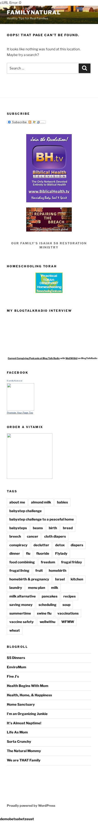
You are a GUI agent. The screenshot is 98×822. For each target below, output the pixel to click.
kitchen (77, 579)
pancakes (49, 596)
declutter (41, 545)
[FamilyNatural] (20, 409)
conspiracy (18, 545)
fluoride (42, 553)
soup (66, 605)
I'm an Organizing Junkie (27, 714)
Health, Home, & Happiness (29, 695)
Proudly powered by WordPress (31, 805)
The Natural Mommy (24, 751)
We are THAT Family (24, 760)
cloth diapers (55, 536)
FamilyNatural (34, 12)
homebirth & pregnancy (29, 579)
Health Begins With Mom (27, 686)
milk (54, 588)
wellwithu (47, 622)
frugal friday (71, 562)
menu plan (36, 588)
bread (68, 528)
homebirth (57, 571)
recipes (69, 596)
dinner (14, 553)
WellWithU (71, 358)
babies (62, 502)
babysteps (18, 528)
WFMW (67, 622)
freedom (48, 562)
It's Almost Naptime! (24, 723)
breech (15, 536)
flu (28, 553)
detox (60, 545)
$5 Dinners (16, 658)
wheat (14, 630)
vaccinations (68, 613)
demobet (7, 819)
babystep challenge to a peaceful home (41, 519)
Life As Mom (17, 732)
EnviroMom (16, 667)
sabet (20, 819)
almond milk (41, 502)
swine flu (44, 613)
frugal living (19, 571)
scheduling (48, 605)
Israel (60, 579)
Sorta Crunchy (19, 742)
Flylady (61, 553)
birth (53, 528)
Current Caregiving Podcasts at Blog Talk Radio (34, 358)
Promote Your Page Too (20, 412)
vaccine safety (21, 622)
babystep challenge (25, 511)
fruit (39, 571)
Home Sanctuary (21, 704)
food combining (22, 562)
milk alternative (22, 596)
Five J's (13, 676)
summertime (20, 613)
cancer (32, 536)
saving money (21, 605)
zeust (29, 819)
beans (38, 528)
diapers (77, 545)
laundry (15, 588)
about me (17, 502)
